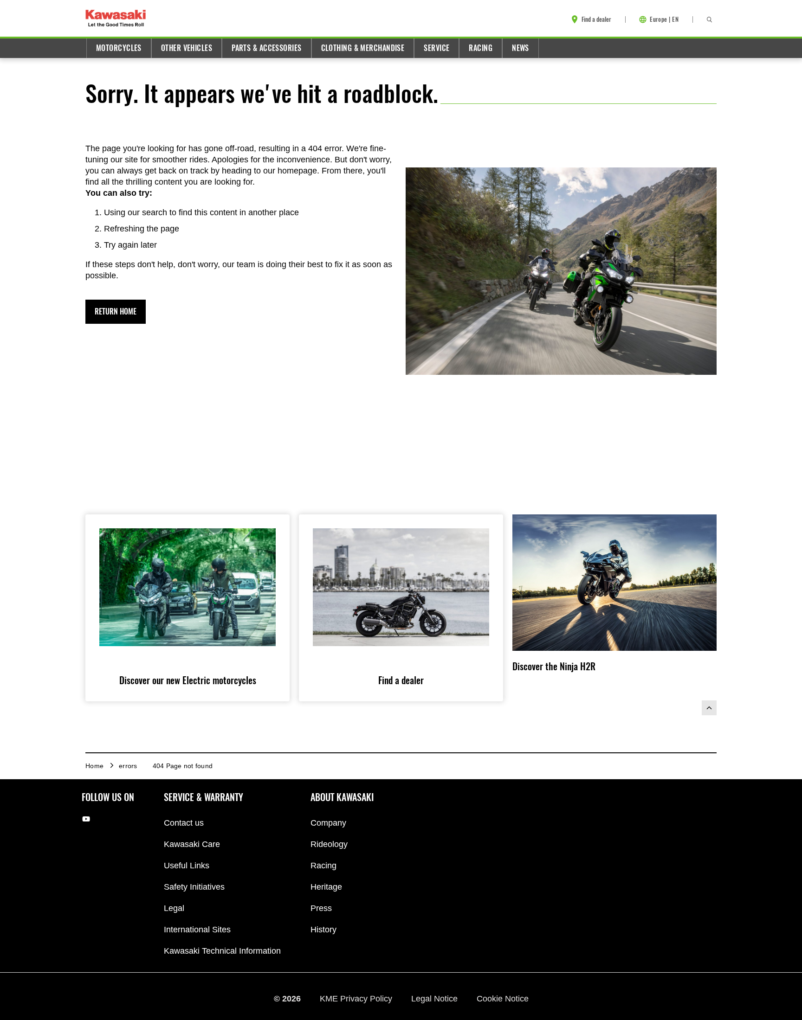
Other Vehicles (186, 48)
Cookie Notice (503, 998)
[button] (115, 312)
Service (436, 48)
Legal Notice (435, 998)
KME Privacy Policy (357, 998)
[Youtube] (86, 819)
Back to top (709, 707)
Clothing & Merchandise (363, 48)
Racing (480, 48)
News (520, 48)
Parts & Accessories (266, 48)
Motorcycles (119, 48)
